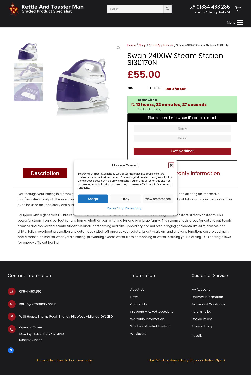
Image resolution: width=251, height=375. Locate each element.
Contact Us (139, 304)
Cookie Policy (201, 319)
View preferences (158, 199)
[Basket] (238, 9)
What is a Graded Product (150, 326)
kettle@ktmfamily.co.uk (37, 304)
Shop (142, 45)
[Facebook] (11, 350)
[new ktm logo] (46, 9)
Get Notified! (182, 151)
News (134, 297)
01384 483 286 (30, 291)
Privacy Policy (115, 208)
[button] (171, 165)
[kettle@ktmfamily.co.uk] (13, 304)
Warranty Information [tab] (193, 173)
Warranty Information (147, 319)
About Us (137, 289)
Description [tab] (45, 173)
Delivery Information (207, 297)
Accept (93, 199)
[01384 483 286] (13, 291)
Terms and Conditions (208, 304)
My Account (200, 289)
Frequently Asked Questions (151, 311)
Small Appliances (161, 45)
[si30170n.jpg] (83, 82)
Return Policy (201, 311)
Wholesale (138, 334)
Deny (125, 199)
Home (131, 45)
